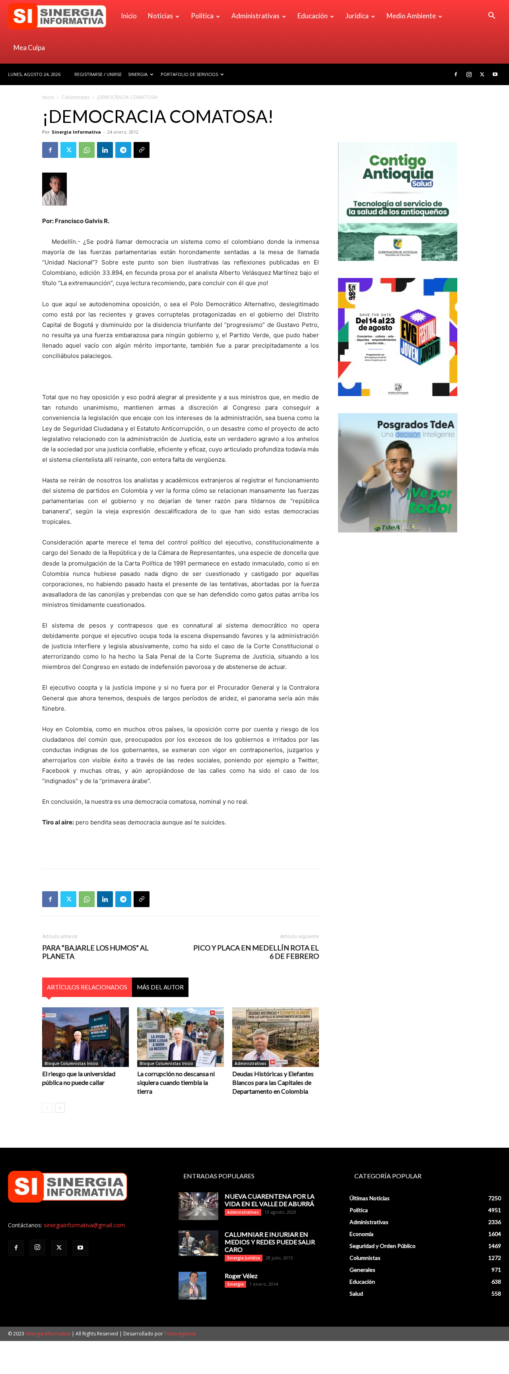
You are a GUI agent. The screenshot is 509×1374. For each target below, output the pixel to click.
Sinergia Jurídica (243, 1258)
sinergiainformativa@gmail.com (84, 1225)
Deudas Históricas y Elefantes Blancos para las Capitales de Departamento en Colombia (273, 1082)
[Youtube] (495, 74)
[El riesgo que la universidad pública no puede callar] (85, 1037)
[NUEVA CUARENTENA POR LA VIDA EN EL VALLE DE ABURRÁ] (198, 1206)
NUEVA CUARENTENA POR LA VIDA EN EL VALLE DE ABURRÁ (270, 1199)
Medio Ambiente (411, 16)
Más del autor (160, 987)
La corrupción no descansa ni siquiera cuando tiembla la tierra (176, 1082)
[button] (491, 16)
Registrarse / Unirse (98, 74)
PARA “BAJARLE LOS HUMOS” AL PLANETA (95, 952)
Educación (312, 16)
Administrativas (255, 16)
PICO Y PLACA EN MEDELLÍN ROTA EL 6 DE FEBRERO (256, 952)
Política (202, 16)
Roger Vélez (241, 1275)
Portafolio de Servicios (189, 74)
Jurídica (357, 16)
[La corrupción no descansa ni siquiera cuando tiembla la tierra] (180, 1037)
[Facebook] (456, 74)
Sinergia (138, 74)
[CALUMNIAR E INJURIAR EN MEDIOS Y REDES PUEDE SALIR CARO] (198, 1242)
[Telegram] (123, 150)
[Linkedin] (105, 150)
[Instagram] (469, 74)
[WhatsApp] (87, 150)
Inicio (129, 16)
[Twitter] (482, 74)
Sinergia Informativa (76, 132)
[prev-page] (47, 1108)
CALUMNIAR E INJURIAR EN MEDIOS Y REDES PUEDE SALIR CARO (270, 1241)
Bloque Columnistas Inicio (71, 1063)
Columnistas (75, 97)
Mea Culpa (29, 47)
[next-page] (60, 1108)
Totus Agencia (180, 1333)
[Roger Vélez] (192, 1286)
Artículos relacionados (87, 987)
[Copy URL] (142, 150)
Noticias (160, 16)
